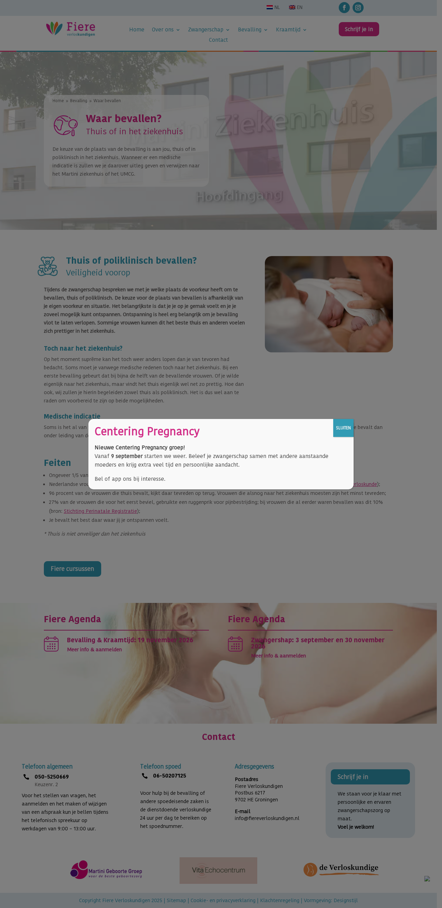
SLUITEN (343, 428)
